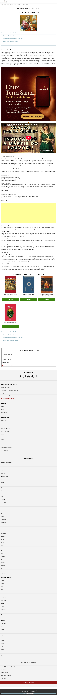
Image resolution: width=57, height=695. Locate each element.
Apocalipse (3, 655)
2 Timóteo (3, 623)
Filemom (3, 629)
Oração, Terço (5, 362)
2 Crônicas (3, 502)
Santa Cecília (25, 4)
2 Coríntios (3, 600)
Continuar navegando (28, 693)
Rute (2, 485)
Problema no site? (5, 450)
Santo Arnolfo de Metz (6, 675)
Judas (2, 652)
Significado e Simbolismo (8, 357)
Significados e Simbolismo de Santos (9, 390)
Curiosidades (4, 412)
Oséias (2, 542)
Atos (2, 592)
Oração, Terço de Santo (18, 4)
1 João (2, 643)
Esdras (2, 505)
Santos (2, 406)
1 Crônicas (3, 499)
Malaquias (3, 573)
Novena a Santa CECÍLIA (28, 294)
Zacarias (3, 571)
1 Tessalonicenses (5, 615)
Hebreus (3, 632)
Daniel (2, 539)
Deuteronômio (4, 476)
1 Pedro (2, 637)
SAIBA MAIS (10, 299)
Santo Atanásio (4, 678)
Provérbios (3, 519)
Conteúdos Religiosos (6, 444)
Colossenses (4, 612)
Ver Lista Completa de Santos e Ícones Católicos (15, 44)
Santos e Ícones (10, 4)
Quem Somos (4, 442)
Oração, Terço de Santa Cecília (10, 41)
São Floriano (4, 669)
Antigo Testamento (5, 428)
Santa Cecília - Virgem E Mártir (10, 294)
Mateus (2, 580)
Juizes (2, 482)
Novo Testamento (5, 431)
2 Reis (2, 496)
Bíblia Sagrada (5, 417)
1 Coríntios (3, 597)
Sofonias (3, 565)
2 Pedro (2, 640)
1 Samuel (3, 488)
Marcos (2, 583)
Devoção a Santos (5, 393)
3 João (2, 649)
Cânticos (3, 525)
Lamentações (4, 533)
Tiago (2, 635)
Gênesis (2, 465)
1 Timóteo (3, 620)
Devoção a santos (6, 359)
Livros (2, 425)
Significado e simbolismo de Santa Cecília (13, 38)
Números (3, 473)
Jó (1, 513)
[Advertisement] (28, 213)
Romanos (3, 595)
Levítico (2, 470)
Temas (2, 434)
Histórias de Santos (7, 354)
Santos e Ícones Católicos (9, 384)
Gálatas (2, 603)
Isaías (2, 528)
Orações (3, 409)
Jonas (2, 553)
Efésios (2, 606)
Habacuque (3, 562)
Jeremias (3, 531)
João (2, 589)
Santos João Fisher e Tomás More (9, 667)
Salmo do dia (4, 423)
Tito (1, 626)
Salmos (2, 516)
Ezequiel (3, 536)
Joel (2, 545)
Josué (2, 479)
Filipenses (3, 609)
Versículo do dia (4, 420)
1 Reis (2, 493)
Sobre (2, 439)
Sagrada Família (4, 672)
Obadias (3, 551)
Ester (2, 510)
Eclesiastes (3, 522)
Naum (2, 559)
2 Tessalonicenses (5, 617)
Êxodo (2, 468)
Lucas (2, 586)
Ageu (2, 568)
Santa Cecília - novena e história (10, 322)
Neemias (3, 508)
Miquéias (3, 556)
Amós (2, 548)
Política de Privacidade (6, 447)
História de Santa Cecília (9, 35)
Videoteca (4, 404)
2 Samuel (3, 490)
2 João (2, 646)
